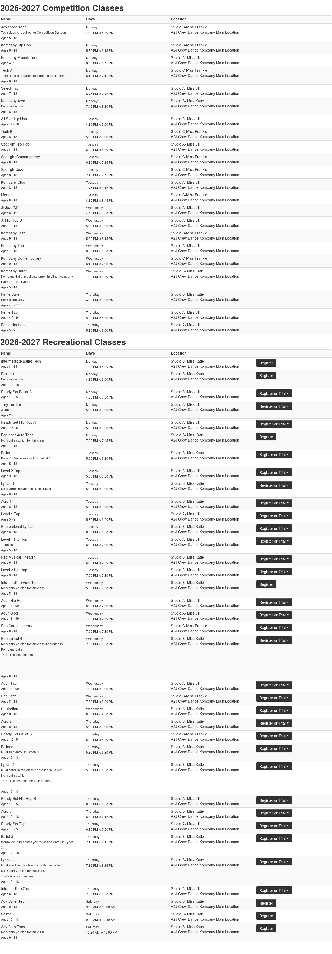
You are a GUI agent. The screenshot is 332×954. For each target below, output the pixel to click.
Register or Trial (273, 393)
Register (266, 362)
